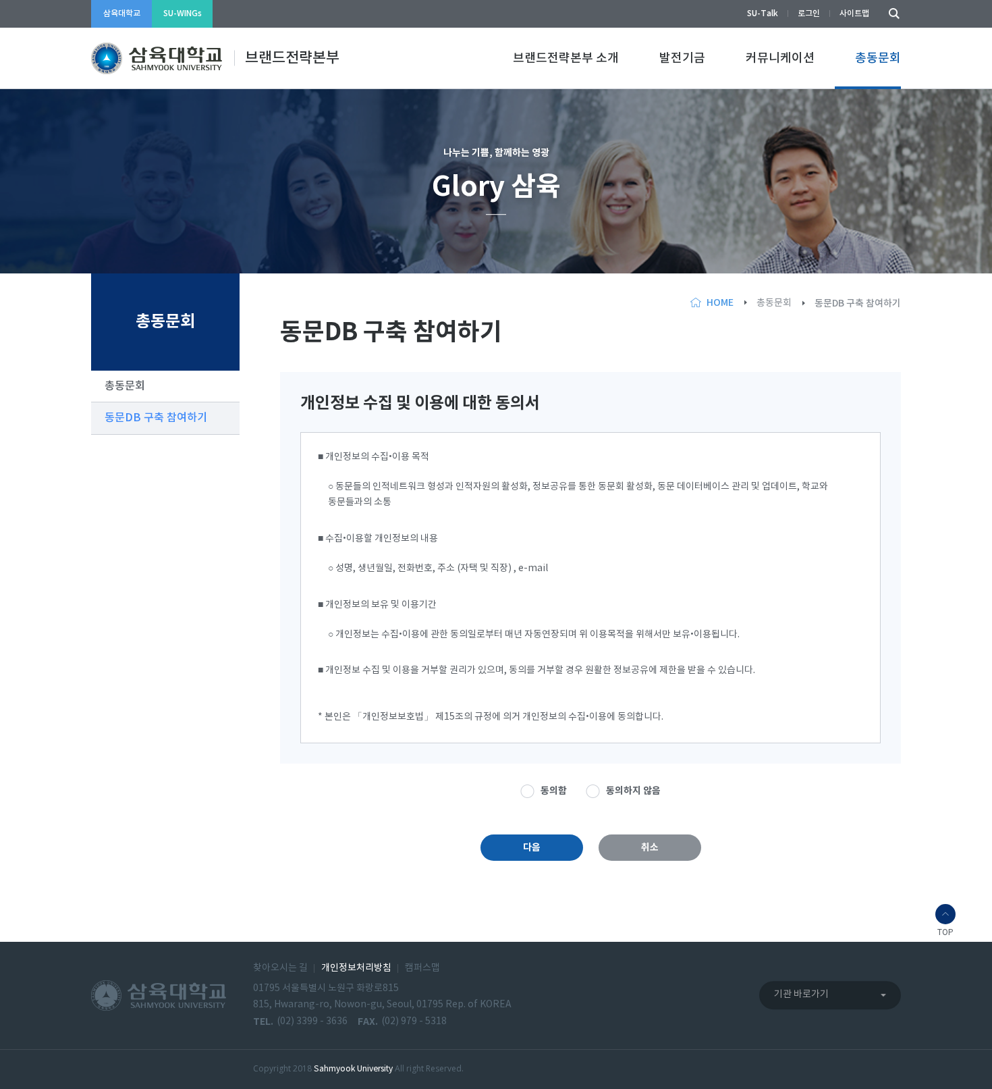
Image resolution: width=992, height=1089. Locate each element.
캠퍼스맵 (422, 968)
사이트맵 (854, 13)
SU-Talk (762, 13)
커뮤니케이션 (780, 58)
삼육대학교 (121, 13)
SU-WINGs (182, 13)
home (720, 303)
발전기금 (682, 58)
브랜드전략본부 (292, 58)
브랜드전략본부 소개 (566, 58)
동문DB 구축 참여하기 (156, 418)
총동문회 (878, 58)
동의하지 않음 (633, 791)
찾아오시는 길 (280, 968)
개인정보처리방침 (356, 968)
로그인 (809, 13)
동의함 (554, 791)
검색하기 (891, 14)
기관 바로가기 (801, 995)
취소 (650, 847)
